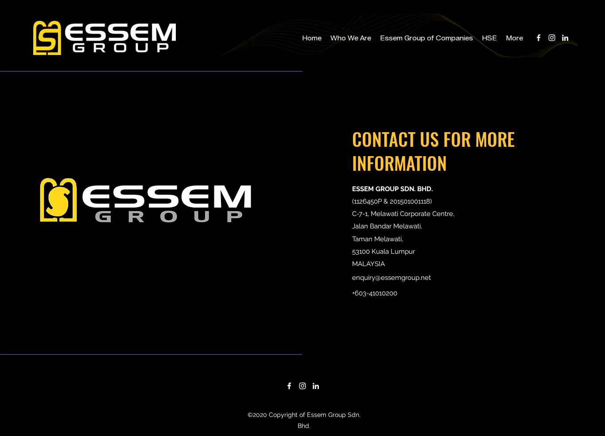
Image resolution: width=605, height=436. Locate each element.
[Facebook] (538, 37)
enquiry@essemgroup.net (391, 278)
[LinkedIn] (565, 37)
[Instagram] (551, 37)
